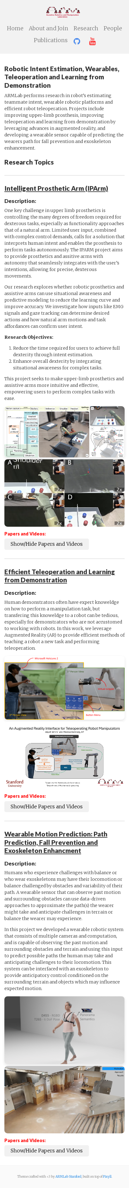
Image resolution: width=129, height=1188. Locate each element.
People (113, 28)
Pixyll (107, 1177)
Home (15, 28)
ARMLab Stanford (68, 1177)
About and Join (48, 28)
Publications (51, 40)
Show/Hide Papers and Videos (47, 544)
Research (86, 28)
